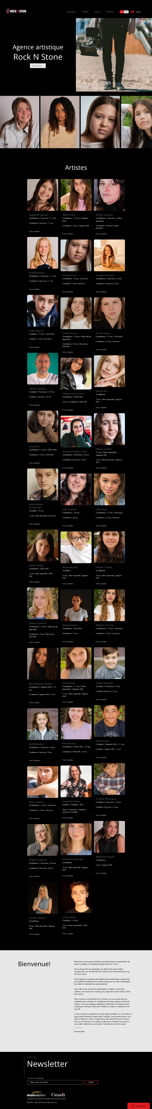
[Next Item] (148, 122)
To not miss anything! (35, 1078)
